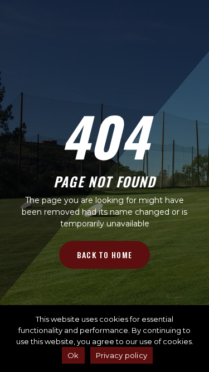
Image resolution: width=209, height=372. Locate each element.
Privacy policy (122, 355)
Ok (73, 355)
